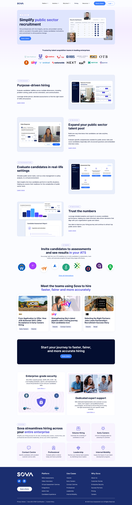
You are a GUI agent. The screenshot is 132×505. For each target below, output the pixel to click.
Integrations (46, 488)
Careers (93, 494)
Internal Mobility (72, 494)
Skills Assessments (48, 478)
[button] (45, 3)
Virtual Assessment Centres (51, 484)
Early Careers (71, 481)
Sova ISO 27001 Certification (36, 501)
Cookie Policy (50, 501)
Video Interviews (47, 481)
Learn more (21, 103)
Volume (69, 478)
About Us (94, 478)
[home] (20, 3)
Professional (70, 488)
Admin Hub (45, 491)
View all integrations (66, 275)
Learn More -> (41, 388)
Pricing (93, 491)
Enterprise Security (97, 484)
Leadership (70, 491)
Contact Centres (72, 484)
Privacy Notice (21, 501)
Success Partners (97, 488)
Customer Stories (97, 481)
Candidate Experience (49, 494)
